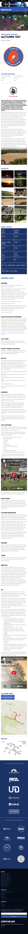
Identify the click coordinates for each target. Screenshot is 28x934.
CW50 (23, 7)
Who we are (3, 894)
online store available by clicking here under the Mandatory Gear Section (13, 614)
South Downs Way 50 (5, 874)
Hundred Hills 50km (5, 873)
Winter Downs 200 (5, 886)
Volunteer (3, 896)
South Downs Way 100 (5, 878)
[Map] (14, 718)
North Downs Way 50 (5, 877)
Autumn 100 (3, 882)
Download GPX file (7, 698)
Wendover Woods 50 (5, 883)
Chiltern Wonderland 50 (6, 881)
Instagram (3, 906)
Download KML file (7, 696)
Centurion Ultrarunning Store (7, 891)
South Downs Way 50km (6, 879)
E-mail (2, 903)
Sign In (2, 927)
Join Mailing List (14, 916)
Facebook (3, 904)
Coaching (3, 893)
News (2, 895)
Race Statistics (4, 897)
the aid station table (10, 344)
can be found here (14, 430)
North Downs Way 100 (5, 880)
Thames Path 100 (4, 875)
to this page (7, 605)
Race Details (4, 13)
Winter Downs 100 (5, 885)
